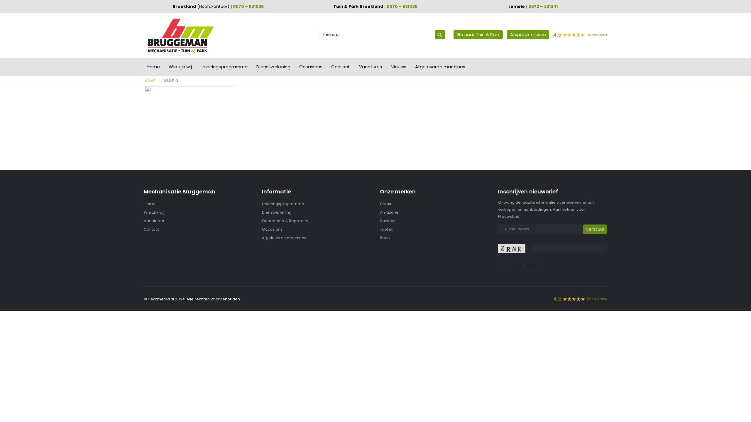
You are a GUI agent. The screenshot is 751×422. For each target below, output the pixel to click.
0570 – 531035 (248, 6)
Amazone (389, 212)
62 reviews (597, 35)
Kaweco (388, 221)
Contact (340, 67)
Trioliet (386, 229)
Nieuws (398, 67)
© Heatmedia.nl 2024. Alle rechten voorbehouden (192, 299)
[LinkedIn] (531, 266)
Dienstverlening (273, 67)
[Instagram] (518, 266)
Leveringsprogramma (224, 67)
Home (153, 67)
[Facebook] (504, 266)
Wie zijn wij (180, 67)
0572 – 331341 (543, 6)
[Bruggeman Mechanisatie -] (180, 35)
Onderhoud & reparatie (285, 221)
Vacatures (370, 67)
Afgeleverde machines (440, 67)
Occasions (310, 67)
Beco (385, 238)
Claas (385, 204)
